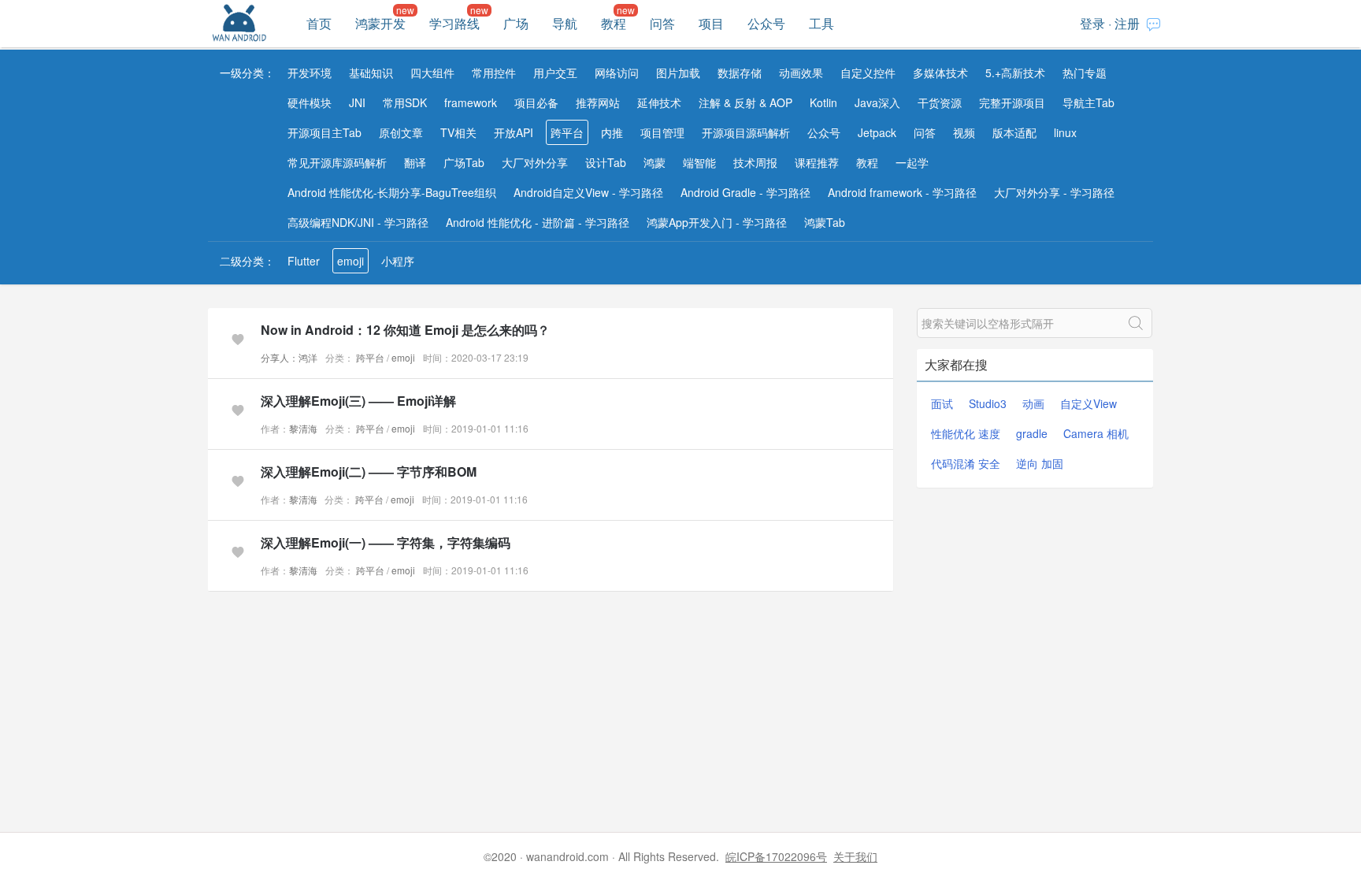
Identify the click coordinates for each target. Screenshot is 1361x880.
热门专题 (1084, 72)
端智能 (699, 162)
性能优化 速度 (965, 433)
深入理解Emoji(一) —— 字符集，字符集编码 (385, 542)
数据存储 (740, 72)
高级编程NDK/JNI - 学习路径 (357, 222)
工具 (821, 23)
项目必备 (536, 102)
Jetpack (877, 132)
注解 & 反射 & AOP (745, 102)
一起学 (912, 162)
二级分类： (247, 261)
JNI (357, 102)
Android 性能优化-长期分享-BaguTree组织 (391, 192)
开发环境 (309, 72)
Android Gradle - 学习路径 (745, 192)
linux (1065, 132)
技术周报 (755, 162)
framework (470, 102)
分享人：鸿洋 (289, 357)
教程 (613, 23)
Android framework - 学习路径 (902, 192)
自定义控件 (868, 72)
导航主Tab (1088, 102)
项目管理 (662, 132)
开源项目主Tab (324, 132)
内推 (612, 132)
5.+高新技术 (1015, 72)
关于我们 (855, 856)
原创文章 (401, 132)
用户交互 (555, 72)
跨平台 (567, 132)
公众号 (766, 23)
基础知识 (371, 72)
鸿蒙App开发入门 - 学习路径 (717, 222)
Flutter (303, 261)
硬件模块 (309, 102)
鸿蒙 (654, 162)
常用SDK (405, 102)
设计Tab (605, 162)
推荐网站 (598, 102)
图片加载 (678, 72)
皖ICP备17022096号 (776, 856)
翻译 (415, 162)
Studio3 (988, 403)
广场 (515, 23)
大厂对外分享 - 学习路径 (1054, 192)
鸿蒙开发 (380, 23)
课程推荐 (817, 162)
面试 (942, 403)
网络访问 (617, 72)
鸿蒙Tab (824, 222)
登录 (1092, 23)
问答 (662, 23)
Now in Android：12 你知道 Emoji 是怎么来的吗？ (405, 330)
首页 (319, 23)
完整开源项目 (1012, 102)
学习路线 (454, 23)
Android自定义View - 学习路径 (588, 192)
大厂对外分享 (535, 162)
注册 (1127, 23)
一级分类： (247, 72)
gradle (1032, 433)
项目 (711, 23)
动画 (1033, 403)
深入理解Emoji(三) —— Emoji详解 (358, 401)
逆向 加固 (1039, 463)
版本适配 (1014, 132)
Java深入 (877, 102)
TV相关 (458, 132)
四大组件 (432, 72)
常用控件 (494, 72)
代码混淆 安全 (965, 463)
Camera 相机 (1096, 433)
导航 (564, 23)
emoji (350, 261)
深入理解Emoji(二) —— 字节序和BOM (369, 471)
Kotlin (823, 102)
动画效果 (801, 72)
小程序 (397, 261)
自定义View (1088, 403)
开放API (513, 132)
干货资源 (940, 102)
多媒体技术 (940, 72)
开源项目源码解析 (746, 132)
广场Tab (463, 162)
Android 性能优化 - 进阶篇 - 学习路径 (537, 222)
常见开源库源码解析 (337, 162)
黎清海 (303, 428)
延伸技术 (659, 102)
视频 (964, 132)
